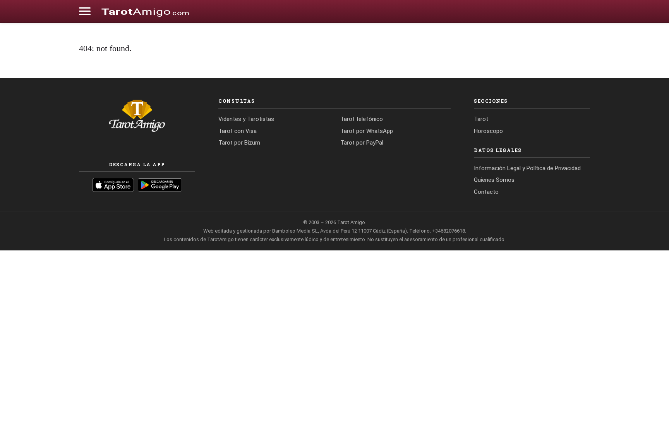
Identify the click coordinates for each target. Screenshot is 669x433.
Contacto (486, 191)
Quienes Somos (494, 179)
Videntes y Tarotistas (246, 119)
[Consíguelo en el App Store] (113, 185)
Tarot (481, 119)
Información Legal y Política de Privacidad (527, 168)
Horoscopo (488, 131)
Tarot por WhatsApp (366, 131)
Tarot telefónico (361, 119)
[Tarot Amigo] (145, 11)
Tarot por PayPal (361, 142)
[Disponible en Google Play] (160, 184)
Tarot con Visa (237, 131)
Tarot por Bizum (239, 142)
